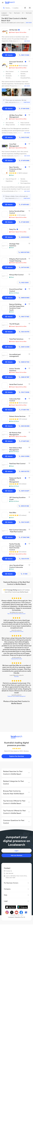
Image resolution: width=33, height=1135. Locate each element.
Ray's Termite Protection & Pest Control (16, 613)
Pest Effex (16, 676)
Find (10, 13)
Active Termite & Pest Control (16, 631)
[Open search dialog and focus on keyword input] (3, 8)
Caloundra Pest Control (16, 658)
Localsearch (4, 13)
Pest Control (17, 13)
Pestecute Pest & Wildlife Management (16, 696)
